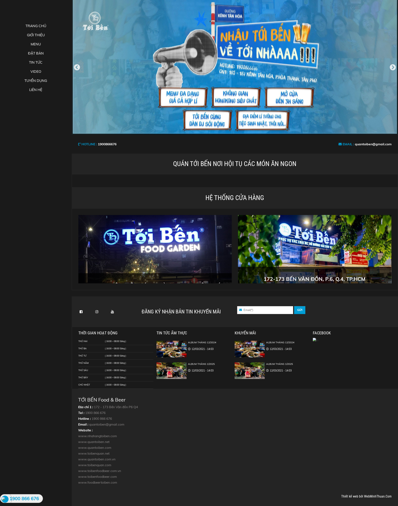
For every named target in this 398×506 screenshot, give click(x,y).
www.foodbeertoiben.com (97, 482)
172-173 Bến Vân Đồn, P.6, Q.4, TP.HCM (314, 279)
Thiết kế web (350, 496)
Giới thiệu (36, 35)
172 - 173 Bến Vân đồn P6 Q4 (116, 407)
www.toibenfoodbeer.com (97, 476)
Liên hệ (35, 89)
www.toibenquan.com (94, 465)
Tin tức (35, 62)
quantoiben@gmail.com (373, 144)
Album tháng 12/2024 (202, 342)
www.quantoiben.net (93, 442)
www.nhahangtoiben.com (97, 436)
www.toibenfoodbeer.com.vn (99, 471)
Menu (36, 44)
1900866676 (107, 144)
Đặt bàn (36, 53)
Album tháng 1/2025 (201, 363)
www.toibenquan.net (93, 453)
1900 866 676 (95, 413)
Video (35, 71)
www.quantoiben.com (94, 447)
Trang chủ (35, 26)
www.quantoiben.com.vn (96, 459)
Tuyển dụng (35, 80)
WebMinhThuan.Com (378, 496)
